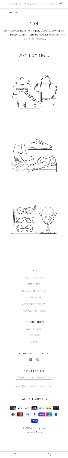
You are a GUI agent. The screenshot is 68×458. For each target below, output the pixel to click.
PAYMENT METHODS (34, 311)
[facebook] (30, 359)
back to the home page (44, 37)
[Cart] (60, 3)
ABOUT (34, 342)
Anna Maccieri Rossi (37, 428)
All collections (11, 12)
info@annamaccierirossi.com (34, 377)
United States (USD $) (33, 399)
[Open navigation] (7, 4)
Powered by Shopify (34, 432)
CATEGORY (34, 335)
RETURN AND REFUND (34, 291)
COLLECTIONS (34, 329)
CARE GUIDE (34, 297)
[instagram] (37, 359)
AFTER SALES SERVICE (34, 304)
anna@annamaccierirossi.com (34, 386)
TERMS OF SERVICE (34, 277)
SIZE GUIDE (34, 284)
